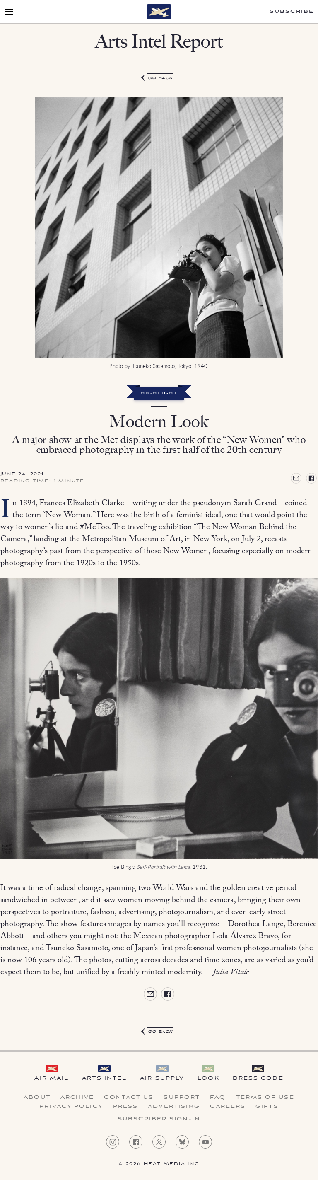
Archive (77, 1097)
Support (182, 1097)
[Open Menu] (9, 12)
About (37, 1097)
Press (125, 1107)
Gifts (267, 1107)
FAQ (218, 1097)
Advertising (174, 1107)
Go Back (160, 78)
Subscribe (292, 12)
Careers (228, 1107)
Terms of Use (265, 1097)
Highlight (159, 393)
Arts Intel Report (159, 41)
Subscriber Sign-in (159, 1119)
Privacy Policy (71, 1107)
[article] (159, 555)
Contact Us (129, 1097)
